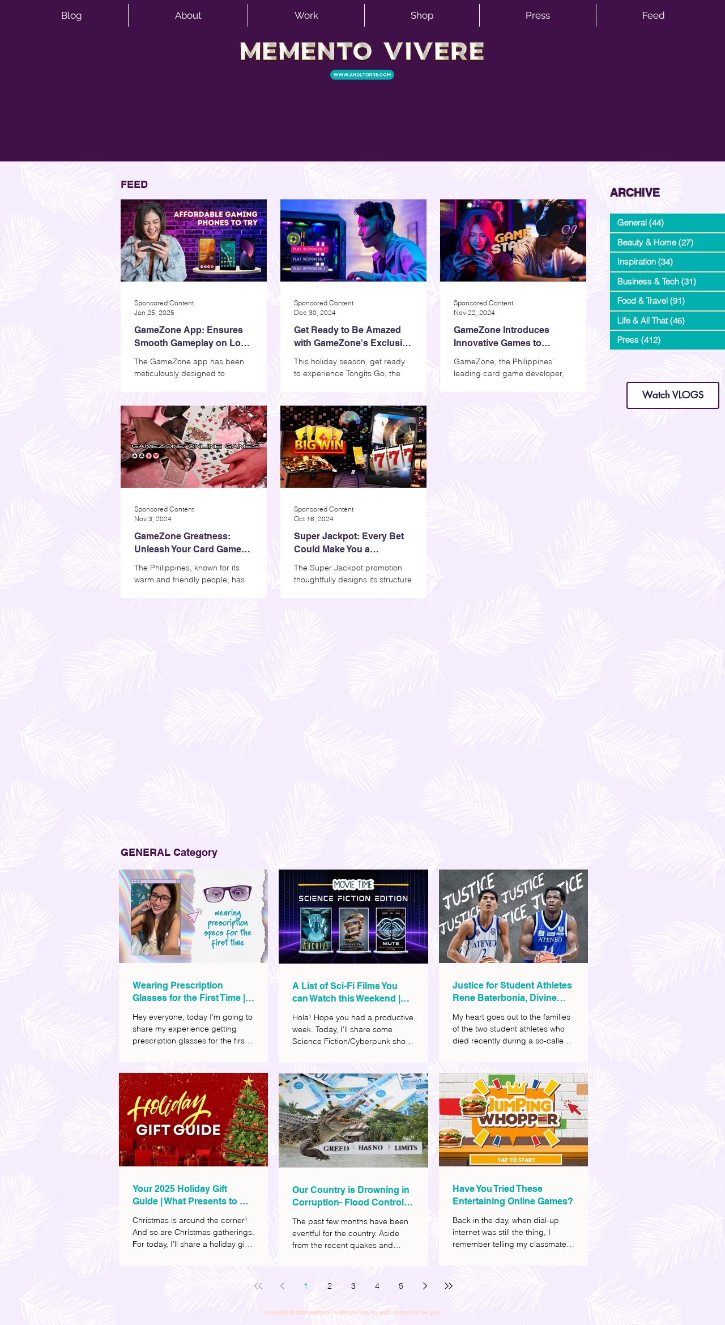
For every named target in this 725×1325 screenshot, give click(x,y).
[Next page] (425, 1286)
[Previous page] (282, 1286)
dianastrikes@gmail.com (673, 362)
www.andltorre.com (637, 370)
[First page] (258, 1286)
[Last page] (448, 1286)
